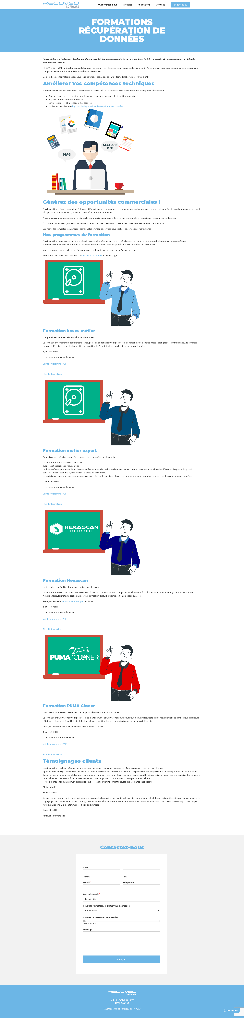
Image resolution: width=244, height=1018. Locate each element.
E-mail (87, 882)
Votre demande (91, 894)
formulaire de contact (91, 255)
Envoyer (121, 959)
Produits (127, 4)
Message (88, 929)
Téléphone (128, 882)
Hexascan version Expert (73, 601)
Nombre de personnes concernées (100, 917)
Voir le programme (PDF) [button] (55, 363)
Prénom (86, 876)
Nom (86, 867)
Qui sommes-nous (107, 4)
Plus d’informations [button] (52, 373)
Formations (144, 4)
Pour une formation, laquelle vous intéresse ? (106, 905)
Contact (160, 4)
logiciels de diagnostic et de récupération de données (97, 106)
